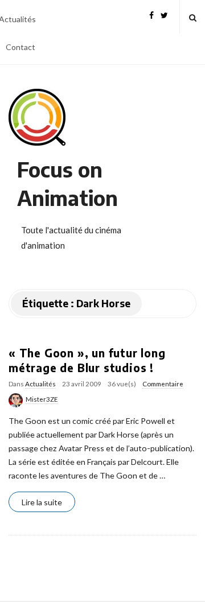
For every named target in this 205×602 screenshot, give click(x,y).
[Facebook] (151, 14)
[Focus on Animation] (37, 117)
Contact (20, 47)
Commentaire (162, 383)
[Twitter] (164, 14)
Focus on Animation (67, 183)
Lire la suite (42, 502)
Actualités (40, 383)
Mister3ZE (42, 399)
